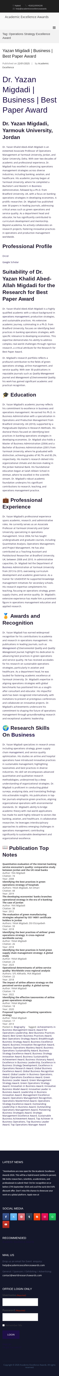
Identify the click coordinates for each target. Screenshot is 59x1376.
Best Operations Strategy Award (20, 1038)
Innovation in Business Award (27, 1086)
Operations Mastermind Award (19, 1100)
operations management (16, 316)
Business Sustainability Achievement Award (25, 1058)
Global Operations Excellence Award (22, 1077)
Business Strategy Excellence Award (25, 1052)
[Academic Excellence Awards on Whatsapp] (52, 1216)
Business (36, 186)
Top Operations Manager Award (28, 1124)
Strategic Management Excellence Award (22, 1114)
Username (14, 1295)
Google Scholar (10, 262)
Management (9, 648)
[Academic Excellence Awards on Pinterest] (21, 1216)
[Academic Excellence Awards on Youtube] (5, 1224)
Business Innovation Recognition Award (32, 1044)
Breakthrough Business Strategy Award (28, 1040)
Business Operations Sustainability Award (27, 1049)
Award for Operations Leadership (24, 1031)
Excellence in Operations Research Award (27, 1067)
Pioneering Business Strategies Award (26, 1111)
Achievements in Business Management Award (29, 1028)
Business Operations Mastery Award (22, 1047)
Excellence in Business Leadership (21, 1062)
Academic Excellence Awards (27, 17)
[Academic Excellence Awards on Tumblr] (29, 1216)
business (44, 408)
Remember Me (13, 1325)
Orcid (5, 256)
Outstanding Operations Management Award (26, 1108)
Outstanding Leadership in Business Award (24, 1105)
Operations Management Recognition (31, 1097)
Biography (19, 1026)
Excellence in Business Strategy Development (29, 1064)
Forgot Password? (11, 1347)
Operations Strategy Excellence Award (26, 1102)
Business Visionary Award (40, 1059)
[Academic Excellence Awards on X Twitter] (13, 1216)
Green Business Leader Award (26, 1079)
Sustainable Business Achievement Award (26, 1117)
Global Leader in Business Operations (31, 1074)
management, (16, 752)
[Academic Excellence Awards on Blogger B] (37, 1216)
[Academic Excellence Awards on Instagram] (44, 1216)
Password (13, 1310)
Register (6, 1344)
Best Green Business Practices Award (31, 1035)
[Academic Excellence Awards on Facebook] (5, 1216)
